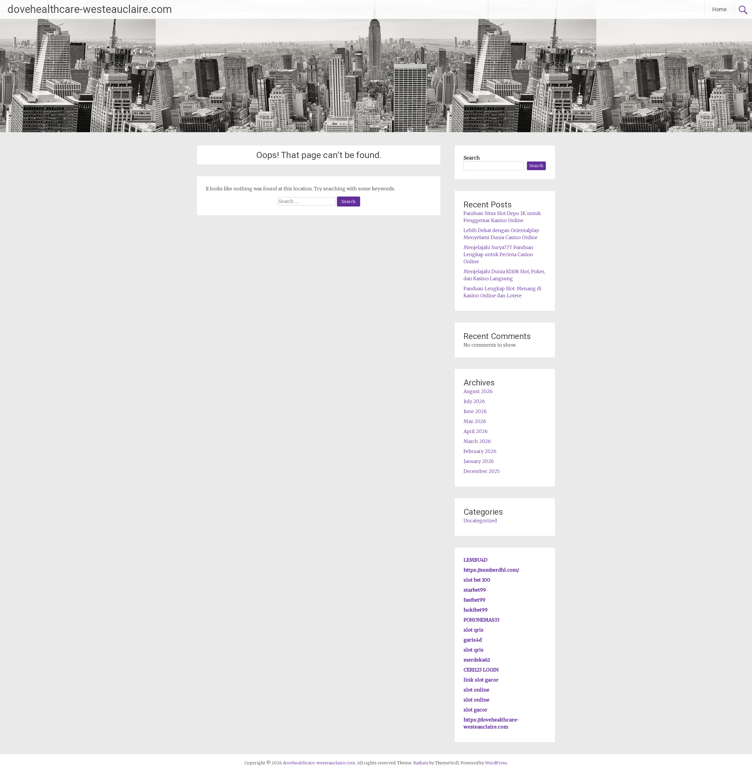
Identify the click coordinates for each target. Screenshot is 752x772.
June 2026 (475, 411)
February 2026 (480, 451)
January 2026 (479, 461)
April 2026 (476, 431)
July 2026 (474, 401)
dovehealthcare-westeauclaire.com (89, 9)
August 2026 (478, 391)
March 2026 (477, 441)
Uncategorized (480, 520)
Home (719, 9)
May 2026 (475, 421)
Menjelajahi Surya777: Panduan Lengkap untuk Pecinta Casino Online (498, 254)
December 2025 (482, 471)
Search (472, 158)
